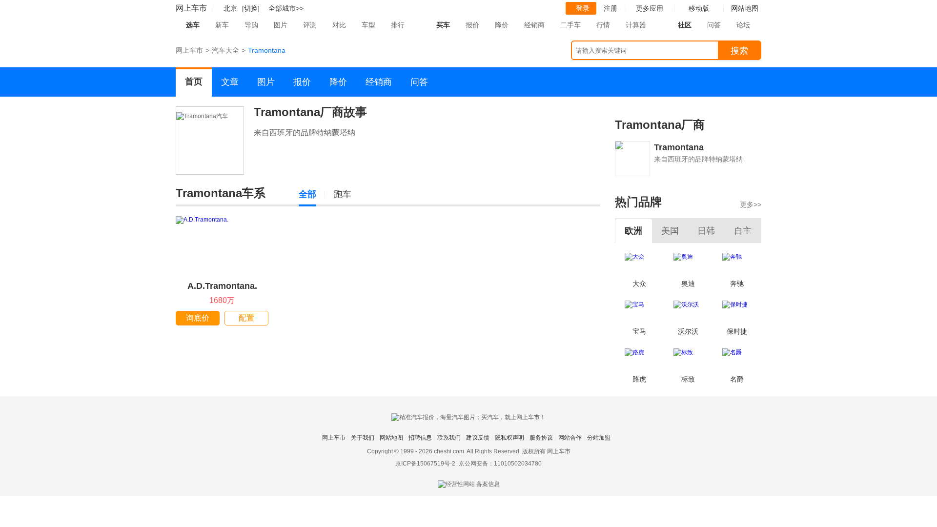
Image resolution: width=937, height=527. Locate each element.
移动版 (699, 8)
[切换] (251, 8)
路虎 (639, 379)
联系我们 (449, 437)
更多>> (750, 204)
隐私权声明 (509, 437)
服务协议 (541, 437)
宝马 (639, 331)
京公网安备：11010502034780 (500, 463)
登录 (583, 8)
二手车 (570, 25)
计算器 (636, 25)
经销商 (534, 25)
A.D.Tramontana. (222, 286)
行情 (603, 25)
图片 (280, 25)
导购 (251, 25)
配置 (246, 318)
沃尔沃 (688, 331)
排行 (398, 25)
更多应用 (649, 8)
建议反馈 (477, 437)
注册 (610, 8)
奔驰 (737, 283)
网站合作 (570, 437)
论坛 (743, 25)
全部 (307, 194)
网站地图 (391, 437)
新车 (222, 25)
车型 (368, 25)
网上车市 (191, 8)
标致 (688, 379)
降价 (502, 25)
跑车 (342, 194)
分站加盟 (599, 437)
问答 (714, 25)
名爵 (737, 379)
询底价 (197, 318)
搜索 (739, 51)
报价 (472, 25)
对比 (339, 25)
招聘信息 (420, 437)
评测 (310, 25)
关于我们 (362, 437)
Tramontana (679, 147)
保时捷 (737, 331)
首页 (194, 81)
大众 (639, 283)
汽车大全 (225, 50)
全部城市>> (286, 8)
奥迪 (688, 283)
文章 (230, 82)
